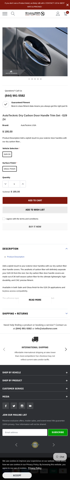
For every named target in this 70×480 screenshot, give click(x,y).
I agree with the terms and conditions (21, 219)
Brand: (5, 125)
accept (17, 475)
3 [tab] (35, 79)
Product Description (15, 257)
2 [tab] (32, 79)
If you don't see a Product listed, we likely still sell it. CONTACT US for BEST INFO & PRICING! (35, 5)
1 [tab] (29, 79)
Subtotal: (6, 192)
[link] (5, 405)
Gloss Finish (9, 169)
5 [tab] (41, 79)
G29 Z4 (7, 154)
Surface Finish (9, 163)
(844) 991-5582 (15, 95)
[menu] (4, 13)
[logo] (35, 14)
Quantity (6, 177)
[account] (58, 14)
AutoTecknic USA (28, 125)
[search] (13, 14)
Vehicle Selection (10, 148)
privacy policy (35, 468)
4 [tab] (38, 79)
